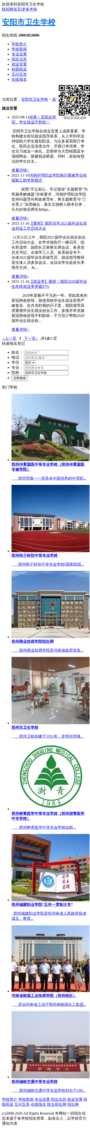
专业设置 (19, 54)
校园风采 (19, 69)
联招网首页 (11, 9)
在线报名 (19, 79)
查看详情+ (20, 170)
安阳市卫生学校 (29, 22)
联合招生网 (56, 1104)
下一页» (30, 338)
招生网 (73, 1104)
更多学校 (29, 9)
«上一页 (9, 338)
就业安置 (19, 64)
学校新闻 (19, 49)
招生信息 (19, 59)
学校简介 (19, 44)
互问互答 (19, 74)
